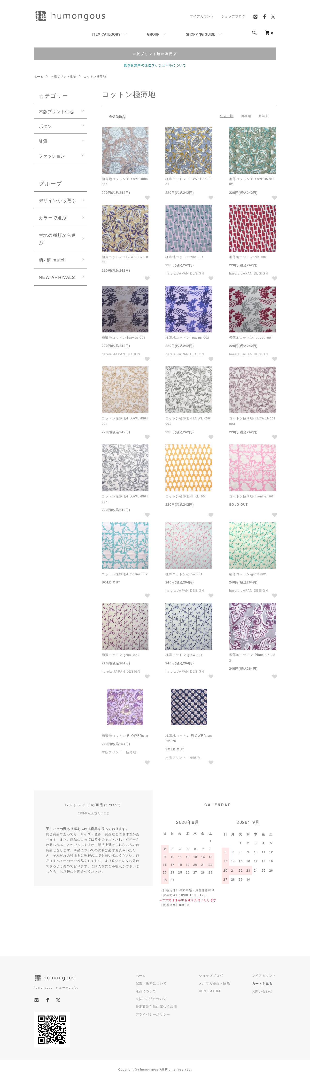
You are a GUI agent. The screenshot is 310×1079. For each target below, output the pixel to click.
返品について (146, 991)
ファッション (52, 155)
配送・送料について (151, 983)
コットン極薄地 (95, 76)
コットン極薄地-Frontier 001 (252, 496)
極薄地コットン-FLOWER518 (125, 735)
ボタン (45, 126)
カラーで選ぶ (53, 217)
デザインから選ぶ (57, 200)
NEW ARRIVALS (57, 277)
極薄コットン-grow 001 (184, 574)
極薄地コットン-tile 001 (184, 256)
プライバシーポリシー (153, 1014)
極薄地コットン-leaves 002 (187, 337)
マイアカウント (202, 16)
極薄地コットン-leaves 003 (124, 337)
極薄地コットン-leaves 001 (251, 337)
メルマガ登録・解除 (214, 983)
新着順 (263, 115)
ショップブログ (233, 16)
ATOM (215, 991)
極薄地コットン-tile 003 (248, 256)
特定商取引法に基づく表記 (156, 1006)
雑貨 (43, 141)
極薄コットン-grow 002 (247, 574)
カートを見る (262, 983)
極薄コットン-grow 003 (120, 654)
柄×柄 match (52, 259)
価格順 (246, 115)
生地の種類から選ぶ (57, 238)
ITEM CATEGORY (106, 34)
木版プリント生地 (63, 76)
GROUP (153, 34)
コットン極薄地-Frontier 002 (125, 574)
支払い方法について (151, 998)
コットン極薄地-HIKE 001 (186, 496)
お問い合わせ (262, 991)
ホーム (39, 76)
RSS (202, 991)
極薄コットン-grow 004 (184, 654)
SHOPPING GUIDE (200, 34)
